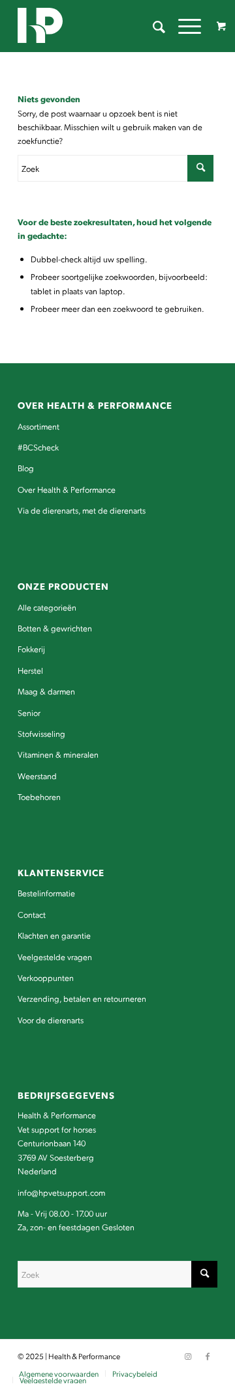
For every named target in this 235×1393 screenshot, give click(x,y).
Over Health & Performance (67, 489)
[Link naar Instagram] (188, 1356)
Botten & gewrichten (55, 627)
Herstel (30, 670)
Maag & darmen (46, 690)
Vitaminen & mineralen (58, 754)
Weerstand (37, 775)
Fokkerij (31, 648)
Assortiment (38, 426)
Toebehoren (39, 796)
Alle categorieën (47, 607)
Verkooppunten (46, 977)
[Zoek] (152, 26)
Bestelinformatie (46, 892)
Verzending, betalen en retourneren (82, 998)
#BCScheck (38, 446)
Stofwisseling (41, 733)
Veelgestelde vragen (55, 956)
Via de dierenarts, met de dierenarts (82, 510)
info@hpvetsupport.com (61, 1192)
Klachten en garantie (54, 935)
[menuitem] (152, 26)
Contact (32, 914)
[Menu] (183, 26)
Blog (26, 467)
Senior (29, 712)
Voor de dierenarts (51, 1019)
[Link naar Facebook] (207, 1356)
